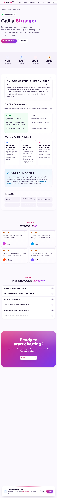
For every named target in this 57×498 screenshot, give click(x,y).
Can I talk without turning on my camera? (16, 316)
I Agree (50, 491)
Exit (43, 491)
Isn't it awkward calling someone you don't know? (19, 293)
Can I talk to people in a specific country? (16, 305)
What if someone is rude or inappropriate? (16, 310)
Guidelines (32, 2)
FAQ (38, 2)
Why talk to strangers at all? (12, 299)
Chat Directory (8, 9)
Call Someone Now (8, 40)
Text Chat (23, 40)
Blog (20, 2)
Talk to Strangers (14, 2)
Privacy (48, 2)
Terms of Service (25, 491)
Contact (25, 2)
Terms (42, 2)
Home (2, 9)
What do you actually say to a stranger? (16, 288)
